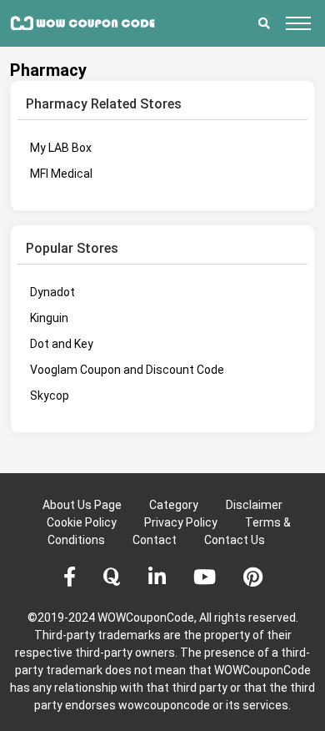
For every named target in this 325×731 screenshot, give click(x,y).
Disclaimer (254, 505)
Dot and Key (61, 343)
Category (173, 505)
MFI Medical (61, 173)
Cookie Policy (82, 522)
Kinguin (49, 318)
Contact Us (234, 540)
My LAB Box (61, 147)
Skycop (49, 395)
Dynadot (52, 292)
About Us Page (82, 505)
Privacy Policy (181, 522)
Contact (154, 540)
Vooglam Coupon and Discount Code (127, 369)
